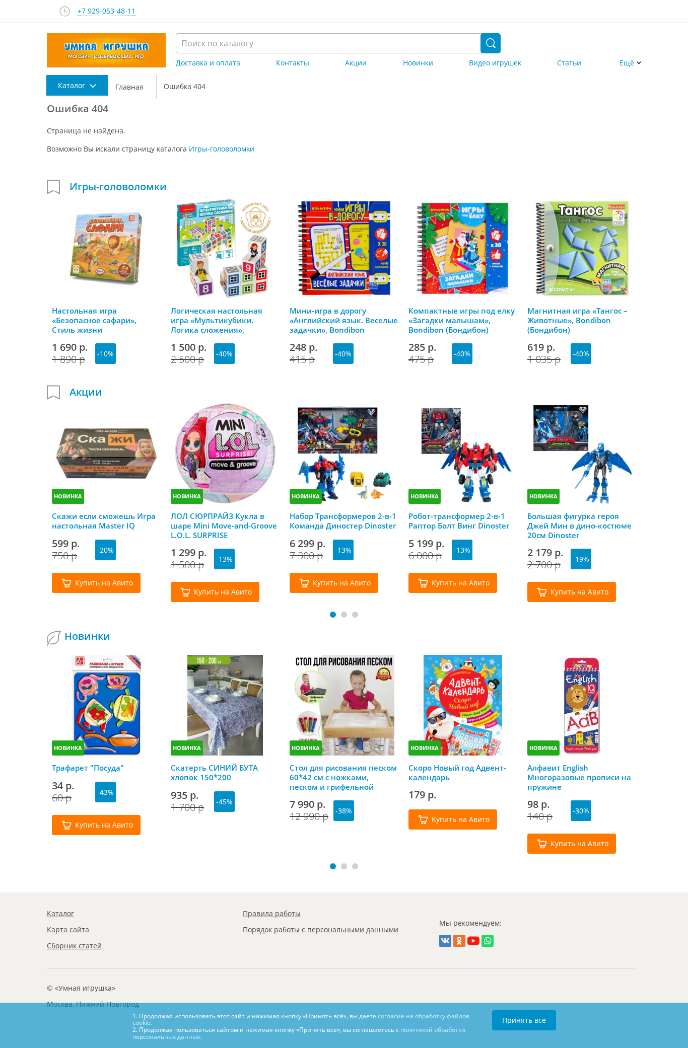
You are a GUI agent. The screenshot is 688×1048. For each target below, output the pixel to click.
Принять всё (524, 1020)
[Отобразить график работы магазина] (64, 11)
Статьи (569, 63)
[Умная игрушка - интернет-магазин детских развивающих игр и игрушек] (106, 50)
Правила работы (272, 913)
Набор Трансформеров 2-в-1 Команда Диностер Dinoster (343, 521)
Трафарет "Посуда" (88, 768)
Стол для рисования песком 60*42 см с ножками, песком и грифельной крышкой (343, 777)
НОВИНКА (68, 496)
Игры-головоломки (221, 149)
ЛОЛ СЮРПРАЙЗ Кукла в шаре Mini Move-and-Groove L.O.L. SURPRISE (224, 525)
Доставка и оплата (208, 63)
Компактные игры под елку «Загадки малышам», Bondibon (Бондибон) (461, 320)
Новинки (418, 63)
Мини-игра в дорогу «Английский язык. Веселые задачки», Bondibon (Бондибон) (344, 320)
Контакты (292, 63)
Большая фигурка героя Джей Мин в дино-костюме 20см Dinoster (579, 525)
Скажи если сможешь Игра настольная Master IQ (104, 521)
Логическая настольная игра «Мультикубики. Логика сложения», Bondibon (216, 320)
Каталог (60, 913)
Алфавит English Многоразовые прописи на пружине (579, 777)
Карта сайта (68, 929)
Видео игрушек (495, 63)
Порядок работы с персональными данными (320, 929)
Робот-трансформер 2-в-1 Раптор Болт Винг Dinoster (458, 521)
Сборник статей (74, 945)
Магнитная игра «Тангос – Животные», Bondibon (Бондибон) (577, 320)
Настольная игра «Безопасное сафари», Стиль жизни (94, 320)
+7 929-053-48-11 (106, 11)
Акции (356, 63)
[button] (333, 615)
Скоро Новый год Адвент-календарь (457, 772)
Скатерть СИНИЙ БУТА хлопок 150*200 (214, 772)
